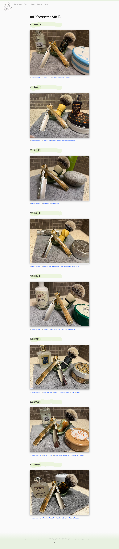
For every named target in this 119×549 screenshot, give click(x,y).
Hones (33, 4)
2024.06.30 (35, 213)
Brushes (39, 4)
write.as (64, 543)
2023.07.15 (35, 464)
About (46, 4)
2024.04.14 (35, 338)
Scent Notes (18, 4)
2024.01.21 (35, 401)
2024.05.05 (35, 276)
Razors (26, 4)
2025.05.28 (35, 24)
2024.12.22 (35, 150)
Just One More (7, 3)
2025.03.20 (35, 87)
